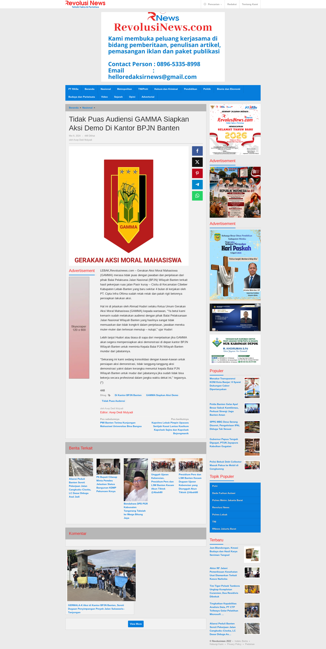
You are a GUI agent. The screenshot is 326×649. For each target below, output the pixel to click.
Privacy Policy (234, 644)
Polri (215, 486)
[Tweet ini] (197, 162)
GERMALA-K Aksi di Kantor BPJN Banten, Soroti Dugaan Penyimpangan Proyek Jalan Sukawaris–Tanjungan (96, 609)
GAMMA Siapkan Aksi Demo (162, 395)
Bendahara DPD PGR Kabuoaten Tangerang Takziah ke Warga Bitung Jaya (136, 510)
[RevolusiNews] (85, 4)
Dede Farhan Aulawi (223, 493)
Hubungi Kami (216, 644)
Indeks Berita (241, 641)
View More (136, 624)
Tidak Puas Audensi (113, 401)
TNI (214, 521)
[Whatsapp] (197, 196)
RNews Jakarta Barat (224, 528)
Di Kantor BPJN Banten (128, 395)
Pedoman (250, 644)
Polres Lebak (219, 514)
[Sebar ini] (197, 151)
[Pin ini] (197, 173)
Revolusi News (220, 507)
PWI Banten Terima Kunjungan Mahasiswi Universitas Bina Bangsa (121, 423)
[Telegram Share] (197, 184)
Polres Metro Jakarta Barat (227, 500)
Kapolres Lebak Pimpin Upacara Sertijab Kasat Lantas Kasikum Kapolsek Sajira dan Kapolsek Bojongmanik (170, 426)
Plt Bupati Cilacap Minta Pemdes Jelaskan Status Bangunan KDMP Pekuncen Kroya (106, 484)
